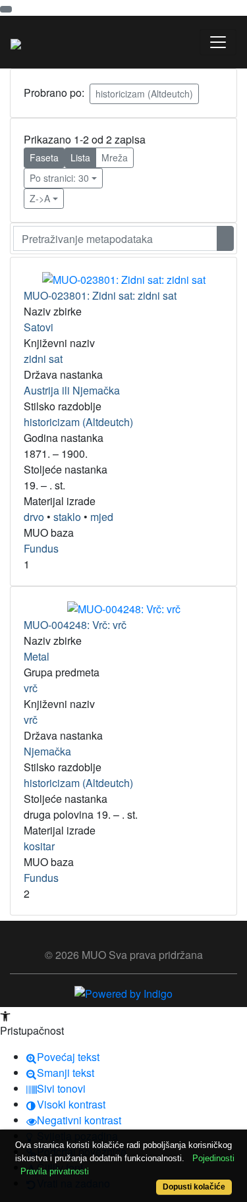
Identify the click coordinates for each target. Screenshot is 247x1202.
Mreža (114, 157)
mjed (101, 516)
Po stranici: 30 (59, 177)
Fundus (41, 548)
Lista (80, 157)
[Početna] (16, 42)
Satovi (38, 327)
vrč (31, 688)
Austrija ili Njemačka (72, 390)
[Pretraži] (225, 238)
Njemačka (47, 751)
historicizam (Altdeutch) (144, 93)
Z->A (40, 198)
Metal (36, 656)
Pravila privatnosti (54, 1171)
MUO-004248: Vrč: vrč (75, 624)
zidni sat (43, 358)
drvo (34, 516)
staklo (67, 516)
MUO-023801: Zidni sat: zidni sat (100, 295)
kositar (39, 846)
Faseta (44, 157)
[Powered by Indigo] (123, 992)
